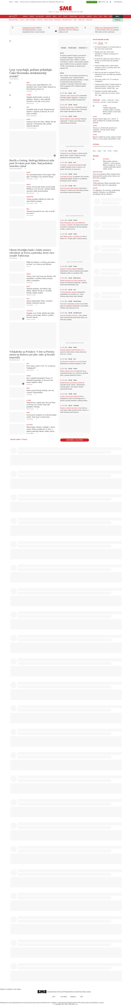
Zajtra (99, 151)
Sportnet (15, 1002)
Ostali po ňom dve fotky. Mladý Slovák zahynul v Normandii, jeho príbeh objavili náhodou (41, 124)
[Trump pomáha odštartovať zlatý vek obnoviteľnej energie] (17, 201)
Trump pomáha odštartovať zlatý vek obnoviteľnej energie (40, 200)
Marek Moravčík (30, 193)
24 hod (100, 43)
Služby (17, 2)
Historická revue (67, 19)
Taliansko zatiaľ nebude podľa (69, 95)
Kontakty (49, 992)
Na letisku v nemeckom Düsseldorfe (71, 165)
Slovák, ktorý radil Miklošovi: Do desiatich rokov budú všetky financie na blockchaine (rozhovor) (41, 87)
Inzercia (39, 1002)
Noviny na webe (24, 2)
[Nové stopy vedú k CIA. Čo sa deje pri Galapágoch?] (17, 368)
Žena (105, 16)
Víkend (115, 151)
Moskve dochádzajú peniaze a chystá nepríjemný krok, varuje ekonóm (33, 30)
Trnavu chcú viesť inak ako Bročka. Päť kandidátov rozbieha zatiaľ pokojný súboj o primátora (41, 278)
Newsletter (89, 19)
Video (75, 19)
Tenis (117, 100)
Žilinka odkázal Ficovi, (67, 371)
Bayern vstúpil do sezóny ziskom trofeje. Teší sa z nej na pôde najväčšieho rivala (107, 138)
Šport (65, 16)
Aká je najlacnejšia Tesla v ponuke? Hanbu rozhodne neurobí (39, 302)
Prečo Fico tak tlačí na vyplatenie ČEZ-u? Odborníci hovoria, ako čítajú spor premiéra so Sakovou (108, 74)
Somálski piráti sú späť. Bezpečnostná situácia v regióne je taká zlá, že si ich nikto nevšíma (40, 111)
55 (37, 408)
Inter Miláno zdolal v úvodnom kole (71, 236)
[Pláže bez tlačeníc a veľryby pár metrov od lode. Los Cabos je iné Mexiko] (17, 266)
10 (41, 203)
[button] (116, 16)
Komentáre (73, 16)
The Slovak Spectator (31, 128)
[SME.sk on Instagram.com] (65, 1001)
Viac (62, 2)
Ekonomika (57, 19)
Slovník (44, 2)
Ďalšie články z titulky (18, 439)
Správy (11, 2)
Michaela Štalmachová (14, 359)
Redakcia (55, 992)
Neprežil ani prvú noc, (67, 107)
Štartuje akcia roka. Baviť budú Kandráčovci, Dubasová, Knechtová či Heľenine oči (106, 54)
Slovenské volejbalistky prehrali (70, 304)
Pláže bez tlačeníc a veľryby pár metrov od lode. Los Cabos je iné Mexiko (40, 263)
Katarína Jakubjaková (31, 115)
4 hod (95, 43)
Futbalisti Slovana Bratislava (68, 153)
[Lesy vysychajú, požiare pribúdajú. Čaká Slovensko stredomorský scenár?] (32, 53)
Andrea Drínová (30, 370)
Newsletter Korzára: (66, 176)
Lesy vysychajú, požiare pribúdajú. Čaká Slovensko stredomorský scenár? (30, 73)
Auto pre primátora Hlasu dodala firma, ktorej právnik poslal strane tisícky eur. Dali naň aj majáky (106, 176)
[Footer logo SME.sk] (41, 992)
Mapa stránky (87, 992)
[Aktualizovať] (74, 42)
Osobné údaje (67, 1002)
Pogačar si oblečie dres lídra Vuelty (71, 408)
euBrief (89, 16)
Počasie (63, 47)
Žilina (28, 286)
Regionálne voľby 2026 (55, 2)
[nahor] (92, 991)
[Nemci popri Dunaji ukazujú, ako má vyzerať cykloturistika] (17, 392)
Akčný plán (84, 1002)
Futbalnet (110, 100)
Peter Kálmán (29, 305)
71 (36, 419)
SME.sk (11, 16)
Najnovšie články (13, 19)
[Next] (86, 48)
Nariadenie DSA (76, 1002)
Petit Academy (58, 1002)
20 (37, 103)
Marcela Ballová (30, 433)
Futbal (103, 100)
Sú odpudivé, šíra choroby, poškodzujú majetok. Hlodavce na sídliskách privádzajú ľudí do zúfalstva (106, 192)
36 (23, 359)
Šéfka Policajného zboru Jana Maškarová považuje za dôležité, (72, 224)
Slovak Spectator (23, 1002)
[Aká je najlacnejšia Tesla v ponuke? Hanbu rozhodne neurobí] (17, 303)
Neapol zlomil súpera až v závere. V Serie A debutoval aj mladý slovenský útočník (106, 121)
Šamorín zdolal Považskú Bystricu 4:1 (71, 350)
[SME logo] (65, 7)
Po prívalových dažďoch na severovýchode (73, 361)
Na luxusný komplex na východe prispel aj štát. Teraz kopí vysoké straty (41, 416)
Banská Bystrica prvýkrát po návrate (71, 382)
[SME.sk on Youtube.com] (68, 1001)
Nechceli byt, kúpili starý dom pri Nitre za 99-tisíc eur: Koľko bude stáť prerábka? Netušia (40, 405)
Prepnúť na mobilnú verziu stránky (10, 989)
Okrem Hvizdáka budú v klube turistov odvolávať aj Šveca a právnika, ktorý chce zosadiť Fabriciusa (31, 252)
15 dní (110, 151)
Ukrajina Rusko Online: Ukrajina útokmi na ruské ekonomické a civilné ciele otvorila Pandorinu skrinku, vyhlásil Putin (108, 86)
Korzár (95, 188)
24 (36, 305)
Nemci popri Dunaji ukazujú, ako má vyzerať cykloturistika (40, 391)
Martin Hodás (29, 178)
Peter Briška (29, 282)
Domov (32, 16)
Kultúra (82, 16)
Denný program (112, 102)
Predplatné (67, 992)
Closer (22, 19)
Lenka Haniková (13, 258)
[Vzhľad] (111, 2)
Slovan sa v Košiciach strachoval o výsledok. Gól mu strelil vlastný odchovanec (105, 130)
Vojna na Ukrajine (30, 19)
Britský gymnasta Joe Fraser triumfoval (72, 280)
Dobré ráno (82, 19)
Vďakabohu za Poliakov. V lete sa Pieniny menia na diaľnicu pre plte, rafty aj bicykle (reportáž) (32, 354)
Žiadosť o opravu (98, 1002)
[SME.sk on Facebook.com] (61, 1001)
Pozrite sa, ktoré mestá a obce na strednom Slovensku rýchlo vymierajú (107, 30)
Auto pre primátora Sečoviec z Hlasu (71, 315)
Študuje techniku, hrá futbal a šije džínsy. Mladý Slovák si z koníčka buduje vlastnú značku (39, 291)
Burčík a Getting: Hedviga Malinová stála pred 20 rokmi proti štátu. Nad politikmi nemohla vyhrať (31, 163)
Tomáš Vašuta (29, 419)
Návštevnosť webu (48, 1002)
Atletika (103, 102)
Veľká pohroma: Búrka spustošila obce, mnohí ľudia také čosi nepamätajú (106, 184)
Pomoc (81, 992)
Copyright (58, 1004)
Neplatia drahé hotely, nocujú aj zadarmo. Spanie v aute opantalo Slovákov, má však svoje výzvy (38, 99)
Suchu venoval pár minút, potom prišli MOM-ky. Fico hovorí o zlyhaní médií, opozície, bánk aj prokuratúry (40, 189)
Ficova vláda (72, 47)
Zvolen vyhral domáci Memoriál (70, 396)
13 (37, 370)
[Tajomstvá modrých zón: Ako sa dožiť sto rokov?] (17, 213)
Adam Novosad (30, 103)
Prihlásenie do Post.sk (6, 1002)
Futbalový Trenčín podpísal (68, 269)
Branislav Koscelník (31, 294)
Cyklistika (29, 310)
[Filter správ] (87, 42)
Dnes (94, 151)
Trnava (28, 274)
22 (35, 91)
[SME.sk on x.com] (63, 1001)
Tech (100, 16)
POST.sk (117, 20)
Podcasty (40, 19)
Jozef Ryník (29, 91)
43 (25, 168)
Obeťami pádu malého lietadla (69, 188)
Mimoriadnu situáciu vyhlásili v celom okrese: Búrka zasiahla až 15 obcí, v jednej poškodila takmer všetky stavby (40, 429)
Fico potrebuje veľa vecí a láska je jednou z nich (69, 30)
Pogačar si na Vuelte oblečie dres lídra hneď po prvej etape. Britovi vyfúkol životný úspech (40, 315)
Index (54, 16)
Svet (60, 16)
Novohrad (29, 424)
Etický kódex (74, 992)
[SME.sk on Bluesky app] (70, 1001)
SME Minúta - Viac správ (74, 440)
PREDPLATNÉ (92, 1)
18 (20, 258)
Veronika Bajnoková (14, 78)
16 (41, 178)
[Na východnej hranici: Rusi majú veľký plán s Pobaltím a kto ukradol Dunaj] (17, 177)
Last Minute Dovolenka (35, 2)
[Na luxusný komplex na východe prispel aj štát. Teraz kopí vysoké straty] (17, 417)
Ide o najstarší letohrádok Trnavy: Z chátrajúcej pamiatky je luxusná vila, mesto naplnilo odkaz (39, 380)
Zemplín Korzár (97, 171)
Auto (95, 16)
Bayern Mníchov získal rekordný (70, 119)
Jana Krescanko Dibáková (15, 168)
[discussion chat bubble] (38, 128)
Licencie (90, 1002)
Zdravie (111, 16)
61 (37, 193)
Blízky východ (48, 19)
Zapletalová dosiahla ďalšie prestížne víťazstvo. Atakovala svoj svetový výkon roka (107, 93)
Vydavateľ (61, 992)
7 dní (105, 43)
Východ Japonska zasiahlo (68, 292)
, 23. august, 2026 (56, 11)
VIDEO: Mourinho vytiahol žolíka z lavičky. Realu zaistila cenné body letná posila (112, 110)
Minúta (25, 16)
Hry (47, 2)
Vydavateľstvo (33, 1002)
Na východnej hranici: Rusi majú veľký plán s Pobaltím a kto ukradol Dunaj (41, 176)
